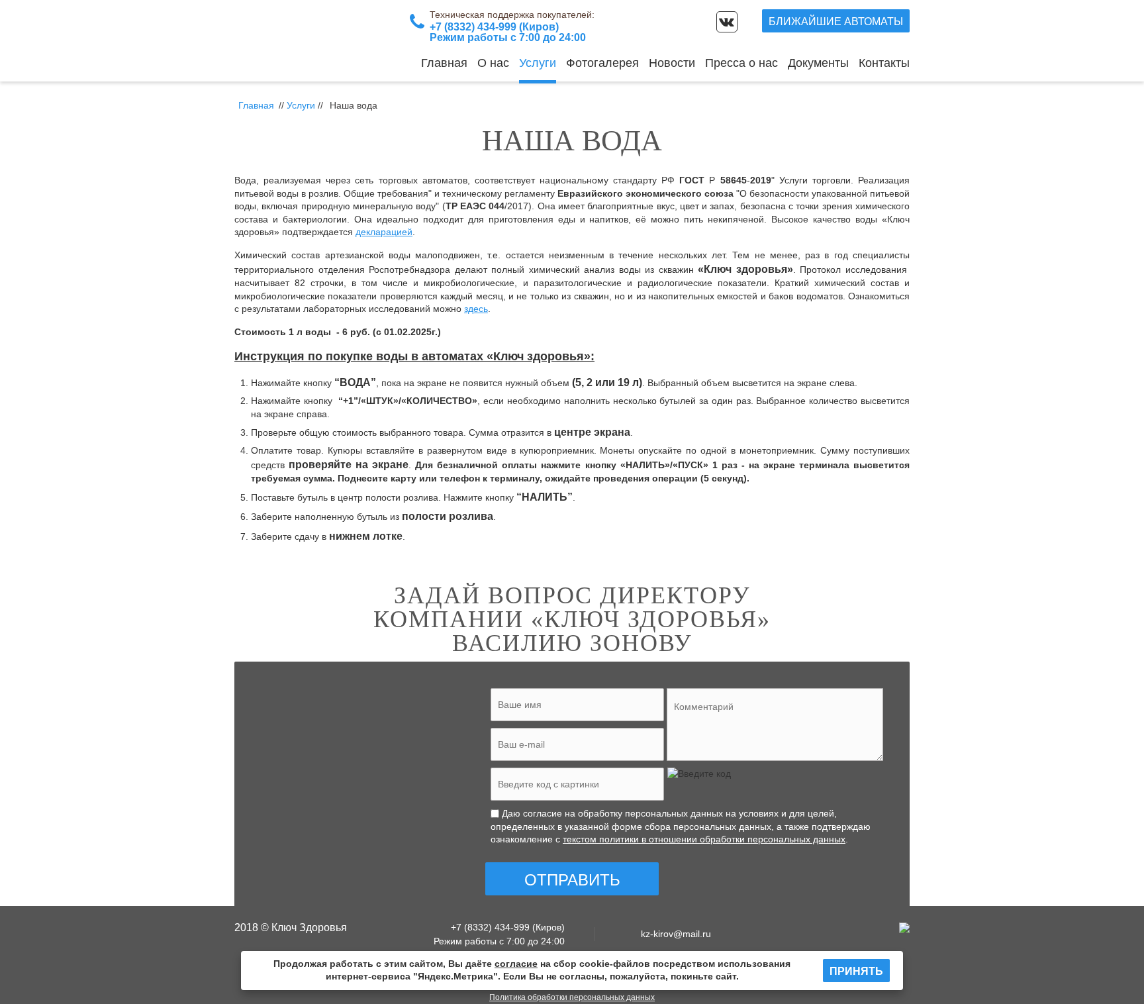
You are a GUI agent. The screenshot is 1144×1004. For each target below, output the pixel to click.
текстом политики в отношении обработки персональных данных (704, 839)
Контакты (884, 63)
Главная (444, 63)
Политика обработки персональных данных (572, 997)
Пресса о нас (741, 63)
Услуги (537, 63)
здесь (476, 308)
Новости (672, 63)
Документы (818, 63)
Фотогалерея (602, 63)
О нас (493, 63)
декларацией (384, 231)
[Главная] (317, 40)
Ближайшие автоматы (836, 21)
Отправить (572, 880)
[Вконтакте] (727, 21)
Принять (856, 971)
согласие (516, 963)
